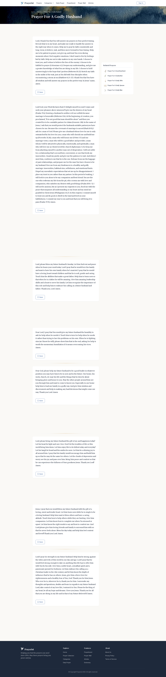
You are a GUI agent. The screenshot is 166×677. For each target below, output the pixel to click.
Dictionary (87, 662)
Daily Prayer (60, 3)
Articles (91, 3)
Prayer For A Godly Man (115, 90)
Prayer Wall (82, 3)
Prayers (39, 3)
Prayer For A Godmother (115, 76)
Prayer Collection (68, 655)
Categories (66, 659)
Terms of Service (111, 659)
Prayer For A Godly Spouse (116, 85)
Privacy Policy (109, 655)
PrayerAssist (71, 3)
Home (33, 12)
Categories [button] (48, 3)
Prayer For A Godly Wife (115, 80)
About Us (108, 652)
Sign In (141, 3)
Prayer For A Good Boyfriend (116, 71)
